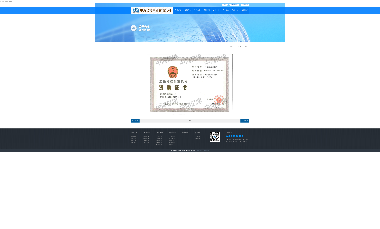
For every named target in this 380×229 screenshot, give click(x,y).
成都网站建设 (199, 150)
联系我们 (245, 10)
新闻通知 (188, 10)
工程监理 (159, 136)
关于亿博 (178, 10)
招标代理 (159, 140)
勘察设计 (159, 144)
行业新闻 (146, 138)
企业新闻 (146, 136)
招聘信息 (197, 138)
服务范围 (197, 10)
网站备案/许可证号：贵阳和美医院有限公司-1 (183, 150)
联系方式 (197, 136)
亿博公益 (235, 10)
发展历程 (133, 142)
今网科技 (206, 150)
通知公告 (146, 142)
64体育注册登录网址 (6, 1)
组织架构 (133, 140)
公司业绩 (207, 10)
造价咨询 (159, 138)
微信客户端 (234, 4)
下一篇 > (245, 120)
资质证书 (246, 46)
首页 (225, 4)
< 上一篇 (135, 120)
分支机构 (226, 10)
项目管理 (159, 142)
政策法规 (146, 140)
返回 (190, 120)
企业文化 (216, 10)
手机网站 (245, 4)
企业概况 (133, 136)
